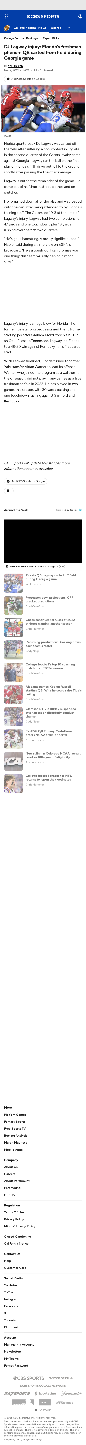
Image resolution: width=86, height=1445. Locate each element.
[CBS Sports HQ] (61, 1378)
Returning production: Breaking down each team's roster (53, 644)
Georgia (22, 160)
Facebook (11, 1306)
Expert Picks (51, 38)
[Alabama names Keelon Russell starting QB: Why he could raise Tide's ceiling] (13, 694)
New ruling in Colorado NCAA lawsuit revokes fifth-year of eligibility (53, 755)
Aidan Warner (35, 367)
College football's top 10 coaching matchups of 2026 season (50, 666)
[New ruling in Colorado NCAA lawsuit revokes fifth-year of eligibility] (13, 761)
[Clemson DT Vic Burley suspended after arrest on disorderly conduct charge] (13, 716)
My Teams (11, 1359)
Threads (10, 1320)
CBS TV (9, 1195)
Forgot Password (16, 1366)
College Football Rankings (21, 38)
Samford (61, 395)
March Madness (15, 1143)
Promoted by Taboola (67, 510)
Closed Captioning (17, 1237)
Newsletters (13, 1352)
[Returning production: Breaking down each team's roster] (13, 649)
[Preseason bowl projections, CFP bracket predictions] (13, 605)
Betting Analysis (15, 1136)
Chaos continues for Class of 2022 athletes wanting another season (50, 622)
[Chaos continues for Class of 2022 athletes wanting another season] (13, 627)
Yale (7, 367)
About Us (11, 1167)
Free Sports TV (15, 1129)
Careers (9, 1174)
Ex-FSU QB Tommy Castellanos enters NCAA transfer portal (49, 733)
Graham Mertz (43, 335)
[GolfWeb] (43, 1410)
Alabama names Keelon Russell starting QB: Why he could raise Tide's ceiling (54, 690)
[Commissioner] (23, 1401)
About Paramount (17, 1181)
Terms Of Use (14, 1212)
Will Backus (15, 66)
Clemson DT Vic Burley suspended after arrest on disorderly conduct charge (51, 713)
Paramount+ (13, 1188)
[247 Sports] (17, 1393)
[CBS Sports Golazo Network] (43, 1385)
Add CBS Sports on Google (28, 79)
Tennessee (39, 341)
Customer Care (15, 1268)
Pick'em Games (15, 1115)
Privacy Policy (14, 1219)
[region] (43, 541)
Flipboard (11, 1327)
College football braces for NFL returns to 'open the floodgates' (49, 778)
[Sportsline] (45, 1393)
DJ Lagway (44, 143)
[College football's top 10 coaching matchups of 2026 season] (13, 672)
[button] (5, 16)
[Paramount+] (71, 1393)
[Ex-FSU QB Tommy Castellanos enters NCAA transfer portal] (13, 739)
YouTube (10, 1285)
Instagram (11, 1299)
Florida (9, 143)
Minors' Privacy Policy (19, 1226)
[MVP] (45, 1401)
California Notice (16, 1244)
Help (7, 1261)
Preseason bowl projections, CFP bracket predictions (50, 599)
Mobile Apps (13, 1150)
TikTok (8, 1292)
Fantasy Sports (14, 1122)
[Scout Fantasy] (65, 1402)
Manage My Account (19, 1345)
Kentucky (47, 346)
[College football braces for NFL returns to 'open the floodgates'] (13, 783)
